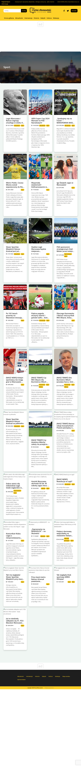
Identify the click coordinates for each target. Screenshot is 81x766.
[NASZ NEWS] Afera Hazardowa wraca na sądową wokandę (62, 2)
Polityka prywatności (49, 687)
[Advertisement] (40, 40)
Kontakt (74, 11)
